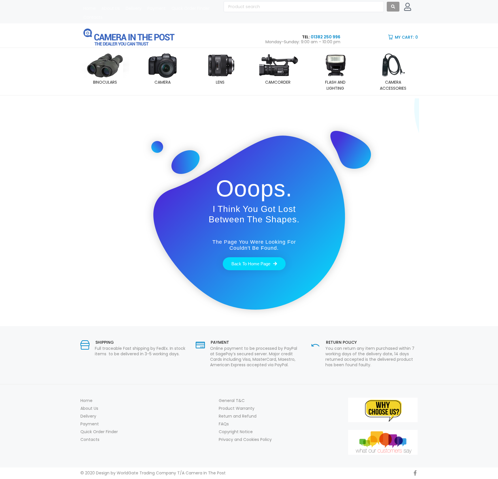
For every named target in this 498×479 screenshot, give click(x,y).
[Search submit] (393, 7)
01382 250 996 (325, 37)
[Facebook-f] (415, 473)
